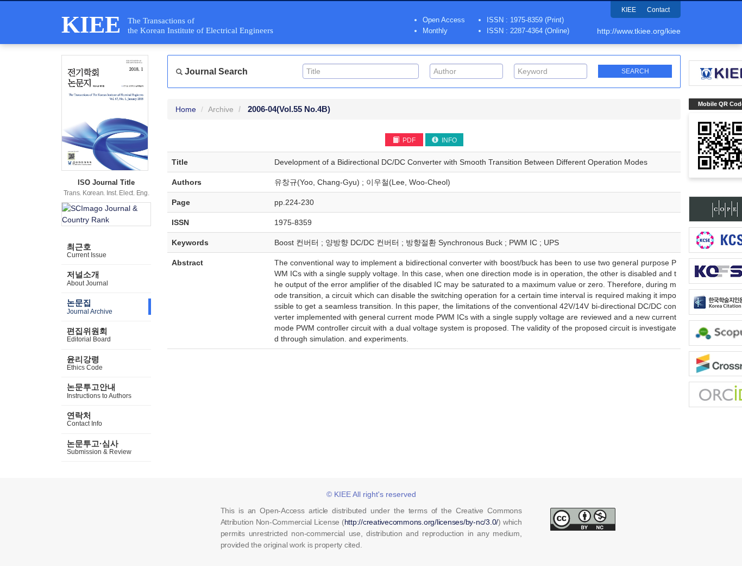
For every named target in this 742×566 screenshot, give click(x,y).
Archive (221, 109)
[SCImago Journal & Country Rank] (106, 214)
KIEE (628, 10)
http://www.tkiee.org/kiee (639, 31)
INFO (448, 140)
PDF (408, 140)
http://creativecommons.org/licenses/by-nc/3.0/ (421, 522)
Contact (658, 10)
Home (185, 109)
